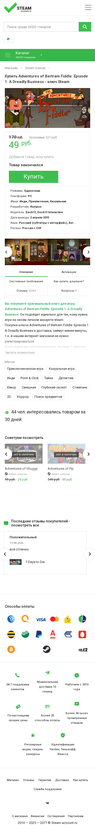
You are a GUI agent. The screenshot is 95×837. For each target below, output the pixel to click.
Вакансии (37, 816)
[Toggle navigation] (88, 8)
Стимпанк (79, 387)
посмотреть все (25, 525)
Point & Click (30, 378)
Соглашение (56, 816)
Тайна (48, 378)
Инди (11, 378)
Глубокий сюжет (54, 387)
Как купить (80, 780)
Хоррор (23, 397)
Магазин (11, 68)
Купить (34, 176)
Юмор (11, 387)
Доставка (62, 780)
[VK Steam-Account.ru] (47, 803)
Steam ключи (35, 68)
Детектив (66, 378)
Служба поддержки (48, 789)
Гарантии (45, 780)
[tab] (26, 272)
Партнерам (75, 816)
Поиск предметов (48, 397)
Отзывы (28, 780)
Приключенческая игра (25, 369)
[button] (23, 55)
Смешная (29, 387)
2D (9, 397)
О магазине (20, 816)
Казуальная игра (61, 369)
